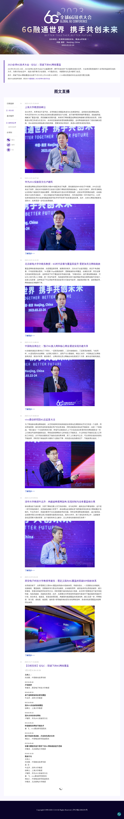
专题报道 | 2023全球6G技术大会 (39, 78)
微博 (13, 145)
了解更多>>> (30, 253)
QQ (12, 150)
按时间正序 (12, 123)
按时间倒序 (12, 127)
